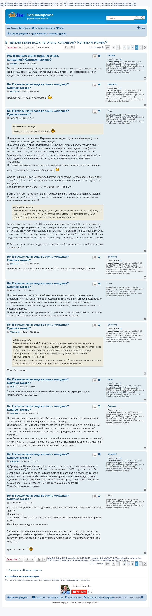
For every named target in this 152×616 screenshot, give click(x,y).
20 (120, 59)
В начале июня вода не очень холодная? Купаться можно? (56, 42)
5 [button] (132, 47)
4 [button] (128, 47)
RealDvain (112, 84)
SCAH (110, 379)
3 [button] (124, 47)
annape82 (112, 454)
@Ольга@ (112, 257)
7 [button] (140, 47)
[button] (107, 47)
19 (120, 458)
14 (120, 261)
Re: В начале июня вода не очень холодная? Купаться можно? (33, 57)
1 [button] (117, 47)
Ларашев (112, 406)
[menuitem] (24, 28)
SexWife (111, 55)
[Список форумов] (16, 14)
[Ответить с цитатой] (94, 56)
